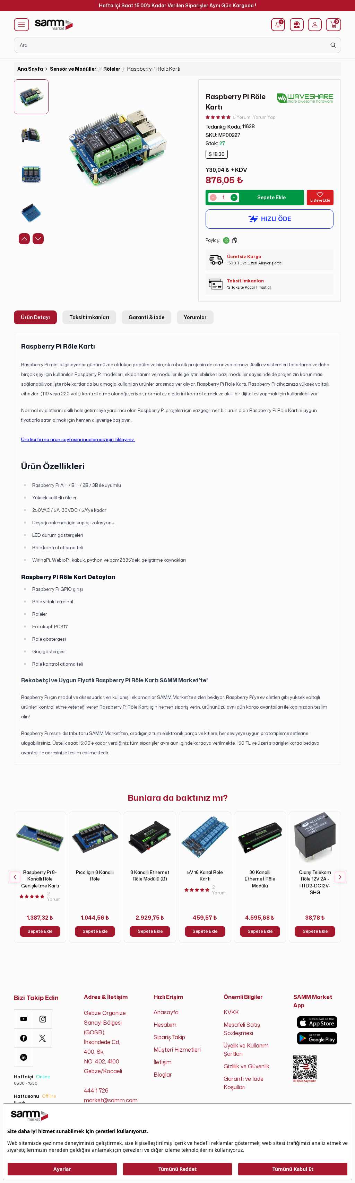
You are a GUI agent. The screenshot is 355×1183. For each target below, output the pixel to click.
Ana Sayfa (30, 68)
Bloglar (163, 1074)
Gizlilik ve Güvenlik (246, 1066)
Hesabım (165, 1024)
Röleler (111, 68)
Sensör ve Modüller (73, 68)
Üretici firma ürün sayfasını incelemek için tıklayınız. (78, 439)
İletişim (163, 1062)
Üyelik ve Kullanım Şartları (246, 1050)
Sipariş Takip (169, 1037)
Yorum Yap (264, 117)
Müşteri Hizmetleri (177, 1049)
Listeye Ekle (320, 200)
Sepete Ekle (271, 197)
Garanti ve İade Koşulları (243, 1083)
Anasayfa (166, 1012)
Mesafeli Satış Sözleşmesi (242, 1029)
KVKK (231, 1012)
